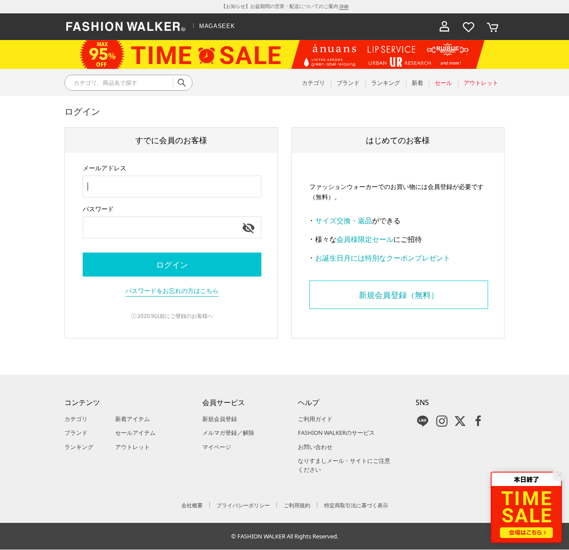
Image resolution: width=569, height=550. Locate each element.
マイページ (216, 447)
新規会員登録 (219, 419)
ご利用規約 (297, 505)
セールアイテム (135, 433)
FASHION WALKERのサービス (336, 433)
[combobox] (172, 186)
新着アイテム (132, 419)
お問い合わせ (315, 447)
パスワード (98, 209)
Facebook (478, 421)
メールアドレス (104, 168)
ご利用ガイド (315, 419)
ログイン (172, 264)
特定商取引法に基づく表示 (356, 505)
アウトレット (132, 447)
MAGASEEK (217, 26)
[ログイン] (445, 26)
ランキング (78, 447)
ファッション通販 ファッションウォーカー (125, 26)
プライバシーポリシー (243, 505)
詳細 (344, 6)
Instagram (442, 421)
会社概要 (192, 505)
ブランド (76, 433)
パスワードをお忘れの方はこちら (172, 290)
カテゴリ (76, 419)
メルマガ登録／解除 (228, 433)
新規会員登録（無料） (399, 294)
